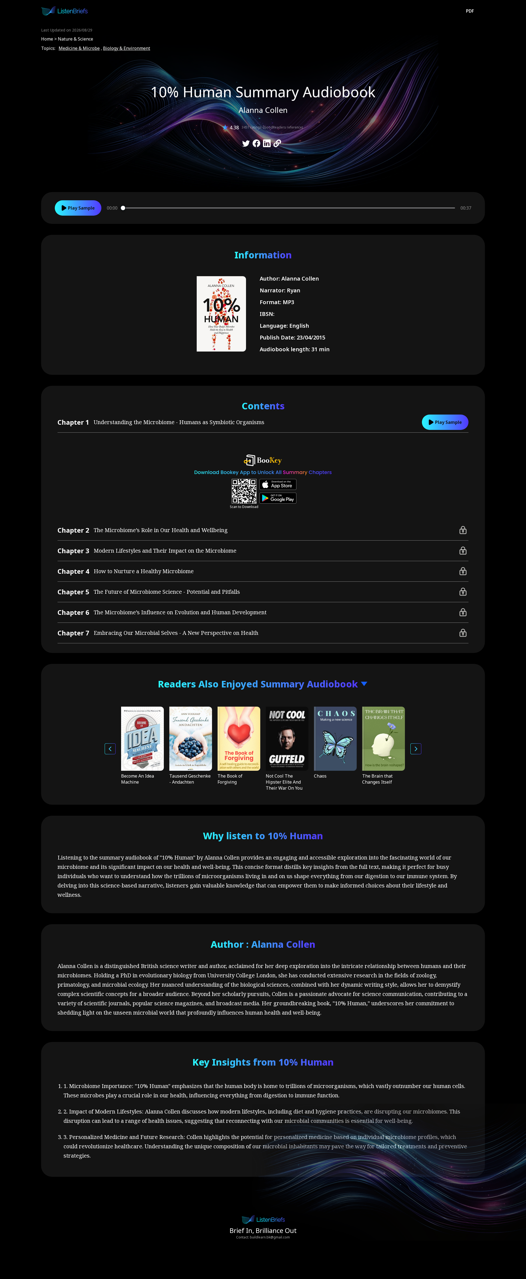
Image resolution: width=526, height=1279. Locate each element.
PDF (470, 11)
